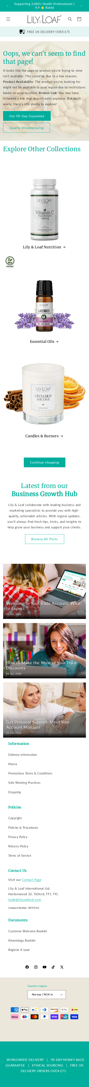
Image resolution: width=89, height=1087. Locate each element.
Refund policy (73, 1025)
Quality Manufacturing (26, 127)
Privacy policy (24, 1031)
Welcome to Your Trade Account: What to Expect (43, 606)
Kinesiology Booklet (21, 940)
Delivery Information (22, 754)
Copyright (15, 818)
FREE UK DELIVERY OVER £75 (48, 32)
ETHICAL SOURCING (47, 1065)
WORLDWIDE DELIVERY (25, 1060)
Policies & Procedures (23, 827)
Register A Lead (19, 950)
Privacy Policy (17, 837)
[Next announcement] (81, 5)
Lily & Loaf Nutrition (42, 247)
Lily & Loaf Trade (27, 1025)
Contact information (46, 1038)
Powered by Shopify (49, 1025)
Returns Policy (18, 846)
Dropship (14, 792)
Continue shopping (44, 462)
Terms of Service (19, 855)
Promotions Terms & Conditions (30, 773)
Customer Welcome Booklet (27, 931)
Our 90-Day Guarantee (26, 116)
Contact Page (31, 880)
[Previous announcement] (7, 5)
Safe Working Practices (24, 782)
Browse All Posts (44, 539)
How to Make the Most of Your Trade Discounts (41, 665)
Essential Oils (42, 341)
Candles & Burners (42, 436)
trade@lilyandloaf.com (24, 899)
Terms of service (45, 1031)
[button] (8, 19)
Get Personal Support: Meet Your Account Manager (38, 724)
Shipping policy (68, 1031)
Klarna (12, 764)
